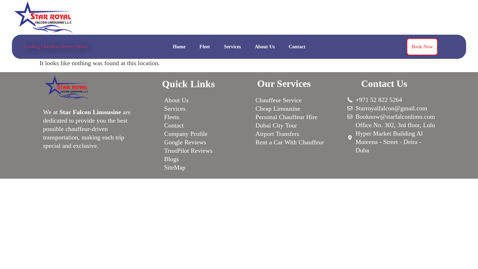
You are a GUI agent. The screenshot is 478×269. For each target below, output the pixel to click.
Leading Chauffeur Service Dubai (55, 46)
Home (179, 46)
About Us (265, 46)
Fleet (204, 46)
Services (232, 46)
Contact (297, 46)
